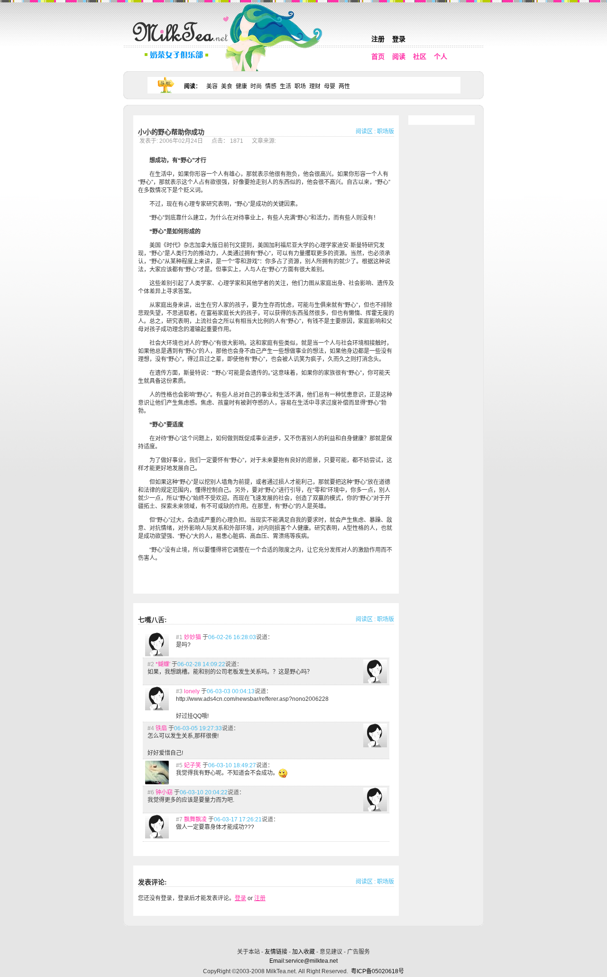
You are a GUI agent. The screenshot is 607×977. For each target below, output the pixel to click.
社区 (419, 56)
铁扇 (161, 728)
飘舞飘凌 (195, 819)
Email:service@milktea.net (303, 961)
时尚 (256, 86)
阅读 (398, 56)
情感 (270, 86)
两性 (344, 86)
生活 (285, 86)
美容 (212, 86)
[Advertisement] (304, 935)
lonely (192, 691)
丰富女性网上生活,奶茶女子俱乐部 (182, 43)
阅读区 (364, 131)
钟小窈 (164, 792)
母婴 (329, 86)
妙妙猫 (192, 637)
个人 (440, 56)
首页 (378, 56)
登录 (398, 39)
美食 (226, 86)
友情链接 (276, 952)
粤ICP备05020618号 (377, 971)
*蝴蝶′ (163, 664)
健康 (241, 86)
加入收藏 (303, 952)
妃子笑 (192, 765)
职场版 (385, 131)
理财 (315, 86)
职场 (300, 86)
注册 (378, 39)
